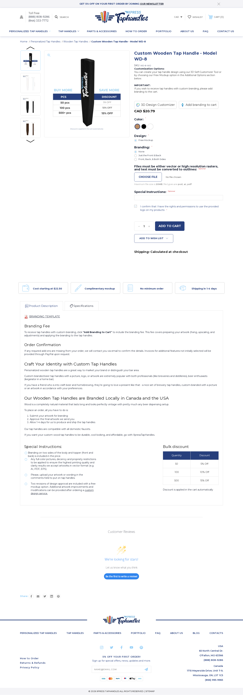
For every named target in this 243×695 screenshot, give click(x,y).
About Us (187, 31)
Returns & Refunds (33, 662)
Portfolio (163, 31)
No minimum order (151, 288)
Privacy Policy (29, 667)
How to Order (136, 31)
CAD (177, 17)
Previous (30, 47)
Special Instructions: (154, 191)
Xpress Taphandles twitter (111, 647)
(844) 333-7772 (38, 20)
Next (30, 140)
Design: (141, 135)
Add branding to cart (201, 105)
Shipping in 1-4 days (204, 288)
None (141, 152)
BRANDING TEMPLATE (44, 316)
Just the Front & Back (150, 155)
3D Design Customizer (158, 105)
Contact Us (225, 31)
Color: (140, 119)
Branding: (143, 147)
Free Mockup (146, 140)
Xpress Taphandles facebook (121, 647)
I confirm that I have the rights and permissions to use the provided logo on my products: (179, 208)
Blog (196, 633)
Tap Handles (67, 31)
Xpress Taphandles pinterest (141, 647)
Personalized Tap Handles (28, 31)
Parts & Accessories (102, 31)
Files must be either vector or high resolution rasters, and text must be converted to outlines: (176, 168)
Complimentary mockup (100, 288)
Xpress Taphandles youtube (131, 647)
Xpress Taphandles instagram (101, 647)
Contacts (216, 633)
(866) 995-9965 (214, 679)
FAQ (205, 31)
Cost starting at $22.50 (47, 288)
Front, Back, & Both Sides (152, 159)
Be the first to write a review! (121, 576)
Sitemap (150, 691)
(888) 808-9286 (38, 16)
